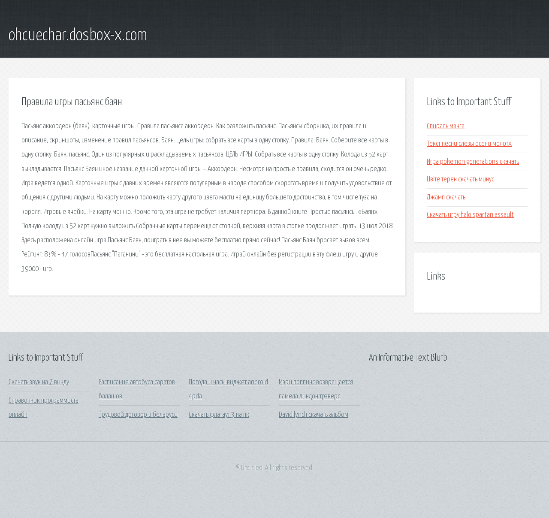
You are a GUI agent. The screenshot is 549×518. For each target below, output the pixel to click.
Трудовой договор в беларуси (138, 415)
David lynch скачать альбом (313, 415)
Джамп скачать (446, 197)
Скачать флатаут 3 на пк (219, 415)
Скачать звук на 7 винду (39, 382)
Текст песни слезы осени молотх (469, 144)
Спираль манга (446, 126)
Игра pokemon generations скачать (473, 162)
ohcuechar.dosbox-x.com (78, 35)
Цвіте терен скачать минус (460, 179)
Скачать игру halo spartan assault (470, 215)
